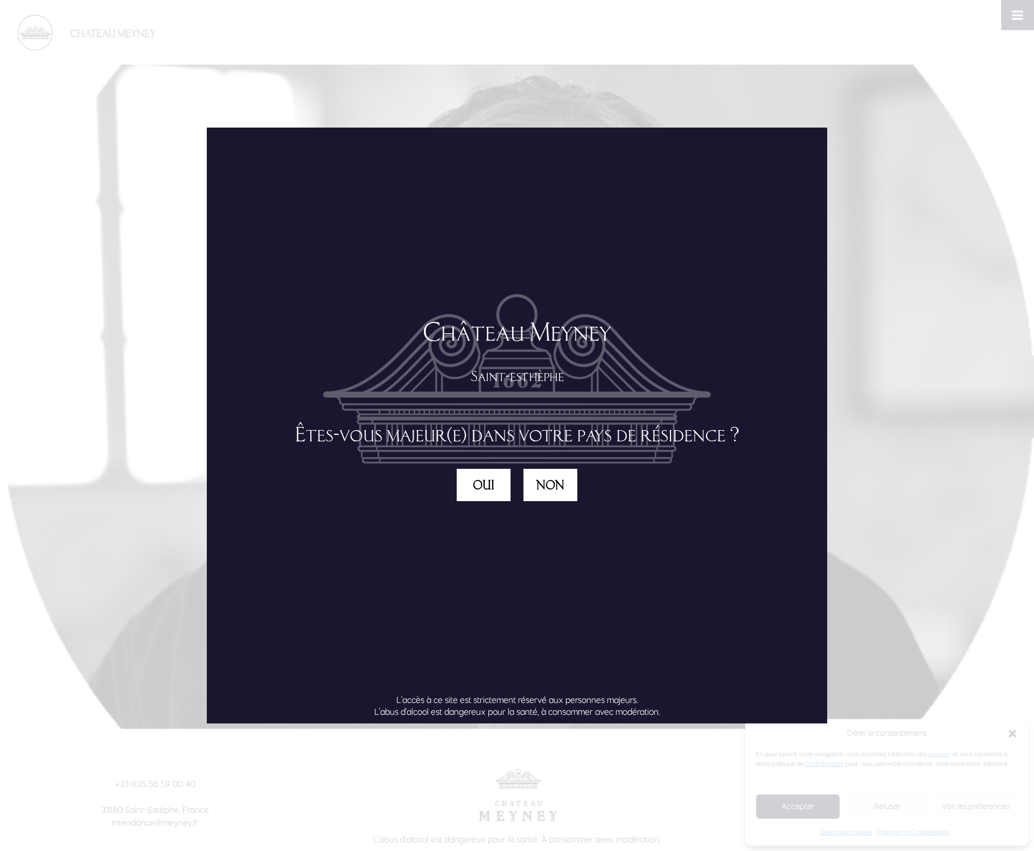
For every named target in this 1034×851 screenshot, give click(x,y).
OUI (483, 485)
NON (550, 485)
